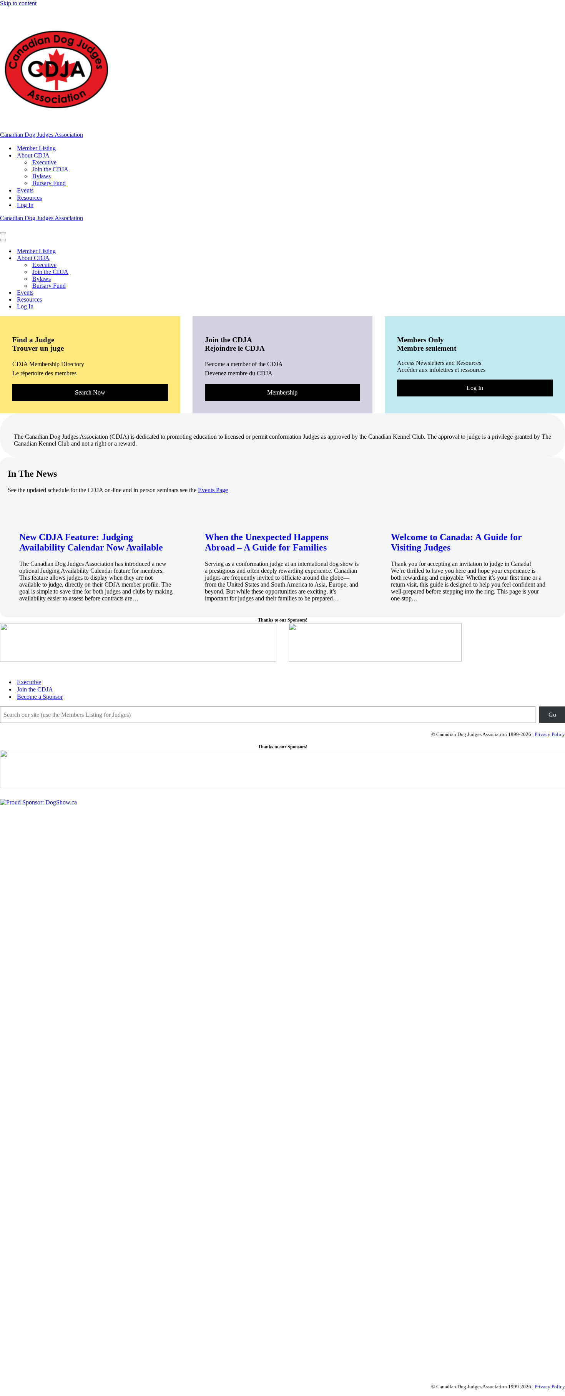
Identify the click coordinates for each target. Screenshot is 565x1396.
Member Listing (36, 148)
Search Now (90, 392)
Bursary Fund (49, 183)
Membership (282, 392)
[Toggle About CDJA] (134, 258)
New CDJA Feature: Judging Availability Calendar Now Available (91, 542)
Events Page (213, 490)
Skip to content (18, 3)
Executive (44, 162)
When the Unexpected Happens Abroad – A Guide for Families (266, 542)
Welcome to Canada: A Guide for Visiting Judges (456, 542)
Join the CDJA (50, 169)
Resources (29, 197)
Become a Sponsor (40, 696)
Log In (25, 205)
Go (552, 714)
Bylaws (41, 176)
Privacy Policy (550, 735)
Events (25, 190)
